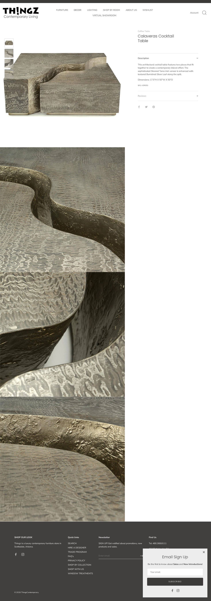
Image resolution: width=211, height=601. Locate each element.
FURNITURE (62, 10)
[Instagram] (178, 590)
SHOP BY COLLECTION (79, 564)
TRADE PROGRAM (77, 552)
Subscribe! (175, 581)
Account (194, 12)
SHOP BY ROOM (111, 10)
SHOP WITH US (76, 569)
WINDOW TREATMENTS (80, 573)
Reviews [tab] (142, 95)
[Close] (204, 552)
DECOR (77, 10)
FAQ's (71, 556)
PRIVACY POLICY (76, 560)
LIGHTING (92, 10)
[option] (9, 43)
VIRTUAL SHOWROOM (104, 15)
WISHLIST (148, 10)
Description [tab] (143, 58)
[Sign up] (141, 555)
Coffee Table (144, 31)
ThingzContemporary (29, 592)
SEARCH (72, 543)
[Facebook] (172, 590)
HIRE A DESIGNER (77, 547)
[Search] (204, 13)
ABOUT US (131, 10)
